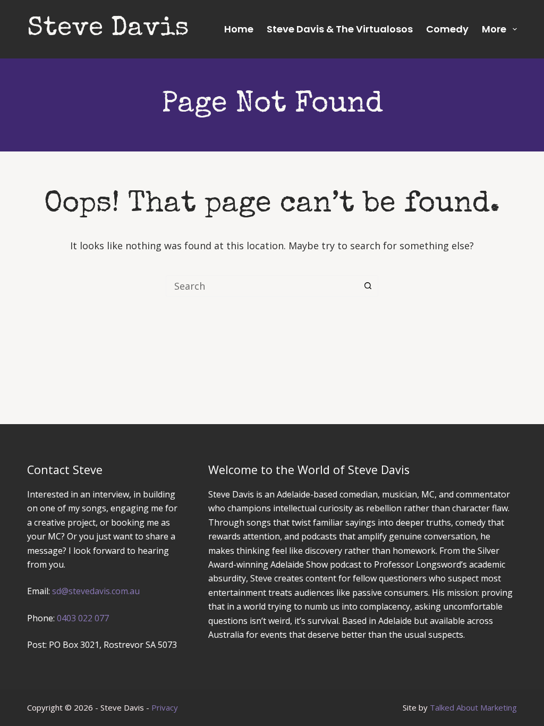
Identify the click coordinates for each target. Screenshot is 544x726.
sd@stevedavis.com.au (96, 591)
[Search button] (368, 286)
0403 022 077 (83, 618)
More (494, 29)
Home (238, 29)
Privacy (164, 707)
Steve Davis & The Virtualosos (340, 29)
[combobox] (262, 286)
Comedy (447, 29)
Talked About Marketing (473, 707)
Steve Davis (108, 29)
